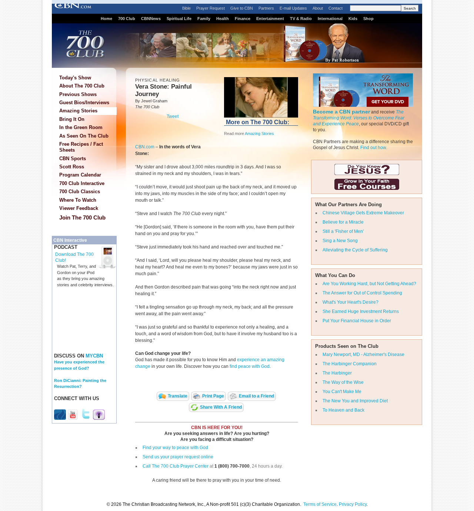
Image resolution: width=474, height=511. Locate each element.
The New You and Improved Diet (355, 400)
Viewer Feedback (78, 208)
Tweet (172, 116)
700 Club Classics (79, 191)
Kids (352, 18)
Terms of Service (320, 504)
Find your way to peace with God (175, 447)
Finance (242, 18)
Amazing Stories (78, 110)
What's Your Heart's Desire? (350, 302)
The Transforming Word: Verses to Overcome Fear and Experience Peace (358, 117)
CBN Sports (72, 158)
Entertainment (270, 18)
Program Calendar (80, 175)
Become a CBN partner (341, 112)
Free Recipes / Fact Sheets (81, 147)
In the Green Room (81, 127)
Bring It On (71, 119)
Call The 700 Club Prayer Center (175, 466)
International (330, 18)
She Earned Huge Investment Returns (361, 311)
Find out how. (373, 147)
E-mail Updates (293, 8)
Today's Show (75, 77)
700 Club (126, 18)
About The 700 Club (81, 86)
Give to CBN (241, 8)
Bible (186, 8)
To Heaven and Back (343, 410)
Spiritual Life (179, 18)
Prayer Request (210, 8)
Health (222, 18)
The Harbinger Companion (350, 363)
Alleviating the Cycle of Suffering (355, 250)
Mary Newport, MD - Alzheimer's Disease (363, 354)
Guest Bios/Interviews (84, 102)
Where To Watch (77, 200)
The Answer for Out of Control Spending (362, 293)
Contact (335, 8)
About (318, 8)
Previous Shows (78, 94)
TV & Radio (301, 18)
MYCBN (94, 356)
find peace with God (250, 366)
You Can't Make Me (342, 391)
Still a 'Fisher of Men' (343, 231)
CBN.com (144, 146)
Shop (368, 18)
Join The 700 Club (82, 217)
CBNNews (151, 18)
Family (203, 18)
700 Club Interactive (81, 183)
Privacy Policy (353, 504)
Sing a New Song (340, 240)
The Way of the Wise (343, 382)
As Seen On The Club (84, 136)
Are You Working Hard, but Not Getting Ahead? (369, 283)
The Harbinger (337, 373)
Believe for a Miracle (343, 222)
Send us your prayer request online (178, 456)
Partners (266, 8)
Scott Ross (71, 166)
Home (106, 18)
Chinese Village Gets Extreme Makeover (363, 212)
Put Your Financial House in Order (357, 320)
